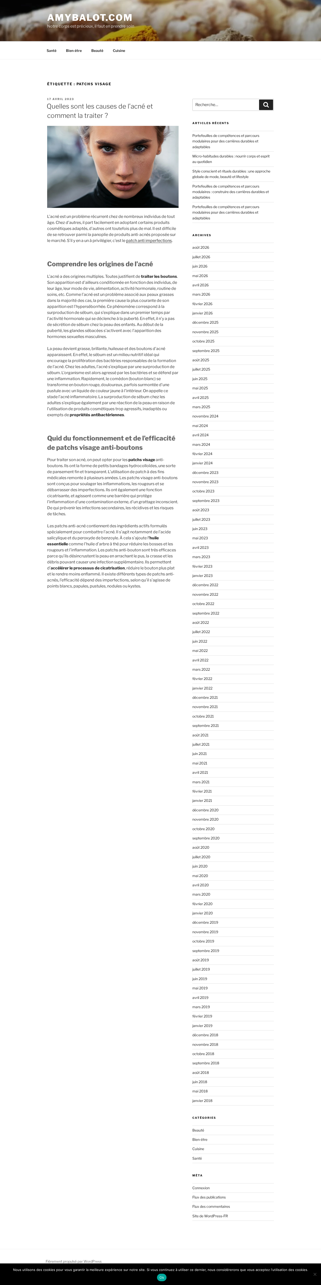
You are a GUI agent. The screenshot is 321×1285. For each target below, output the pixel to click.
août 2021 (200, 735)
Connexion (201, 1188)
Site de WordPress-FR (210, 1216)
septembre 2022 (205, 613)
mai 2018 (200, 1091)
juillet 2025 (201, 369)
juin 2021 (199, 753)
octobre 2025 (203, 341)
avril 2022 (200, 660)
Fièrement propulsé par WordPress (74, 1261)
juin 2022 (199, 641)
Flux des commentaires (211, 1206)
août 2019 (200, 960)
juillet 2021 (201, 744)
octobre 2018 (203, 1054)
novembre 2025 (205, 332)
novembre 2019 (205, 932)
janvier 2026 (202, 313)
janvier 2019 (202, 1025)
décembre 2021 (205, 697)
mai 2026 (200, 276)
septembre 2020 (206, 838)
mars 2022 (201, 669)
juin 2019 (199, 979)
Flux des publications (209, 1197)
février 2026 (202, 304)
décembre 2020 (205, 810)
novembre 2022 (205, 594)
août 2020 (200, 847)
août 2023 (200, 510)
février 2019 (202, 1016)
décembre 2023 (205, 472)
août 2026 (200, 247)
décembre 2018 (205, 1035)
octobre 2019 (203, 941)
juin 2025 (199, 379)
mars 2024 (201, 444)
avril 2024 (200, 435)
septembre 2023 (205, 500)
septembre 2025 (205, 351)
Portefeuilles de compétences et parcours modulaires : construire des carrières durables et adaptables (230, 192)
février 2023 (202, 566)
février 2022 (202, 678)
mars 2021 (201, 782)
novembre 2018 (205, 1044)
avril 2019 (200, 997)
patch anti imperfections (149, 240)
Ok (161, 1277)
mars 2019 (201, 1007)
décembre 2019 (205, 922)
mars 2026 (201, 294)
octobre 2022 (203, 604)
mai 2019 (200, 988)
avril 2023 (200, 547)
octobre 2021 (203, 716)
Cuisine (119, 50)
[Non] (314, 1274)
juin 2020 (200, 866)
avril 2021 (200, 772)
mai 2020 (200, 876)
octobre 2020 (203, 829)
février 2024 (202, 454)
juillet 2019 (201, 969)
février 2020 (202, 904)
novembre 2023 (205, 482)
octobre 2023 (203, 491)
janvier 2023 (202, 575)
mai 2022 (200, 650)
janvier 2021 (202, 800)
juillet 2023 (201, 519)
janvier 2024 (202, 463)
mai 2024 (200, 425)
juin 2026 (199, 266)
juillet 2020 (201, 857)
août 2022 (200, 622)
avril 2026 (200, 285)
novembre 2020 (205, 819)
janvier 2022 (202, 688)
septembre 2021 (205, 725)
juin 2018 (199, 1082)
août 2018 (200, 1072)
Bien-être (74, 50)
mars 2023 (201, 557)
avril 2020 (200, 885)
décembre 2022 (205, 585)
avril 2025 (200, 397)
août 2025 (200, 360)
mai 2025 (200, 388)
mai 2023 (200, 538)
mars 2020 (201, 894)
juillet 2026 (201, 257)
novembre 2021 (205, 707)
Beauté (97, 50)
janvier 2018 (202, 1100)
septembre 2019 (205, 951)
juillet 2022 (201, 632)
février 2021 (202, 791)
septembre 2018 (205, 1063)
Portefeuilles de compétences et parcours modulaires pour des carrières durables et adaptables (225, 141)
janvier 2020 (202, 913)
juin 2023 (199, 529)
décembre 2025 (205, 322)
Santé (51, 50)
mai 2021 (199, 763)
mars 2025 (201, 407)
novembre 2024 (205, 416)
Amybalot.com (90, 17)
